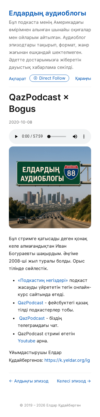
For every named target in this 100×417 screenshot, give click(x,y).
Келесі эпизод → (74, 381)
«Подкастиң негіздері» (43, 280)
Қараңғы (83, 78)
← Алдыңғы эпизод (28, 381)
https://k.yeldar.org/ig (67, 360)
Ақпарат (17, 78)
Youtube (26, 340)
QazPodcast (30, 302)
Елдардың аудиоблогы (47, 13)
